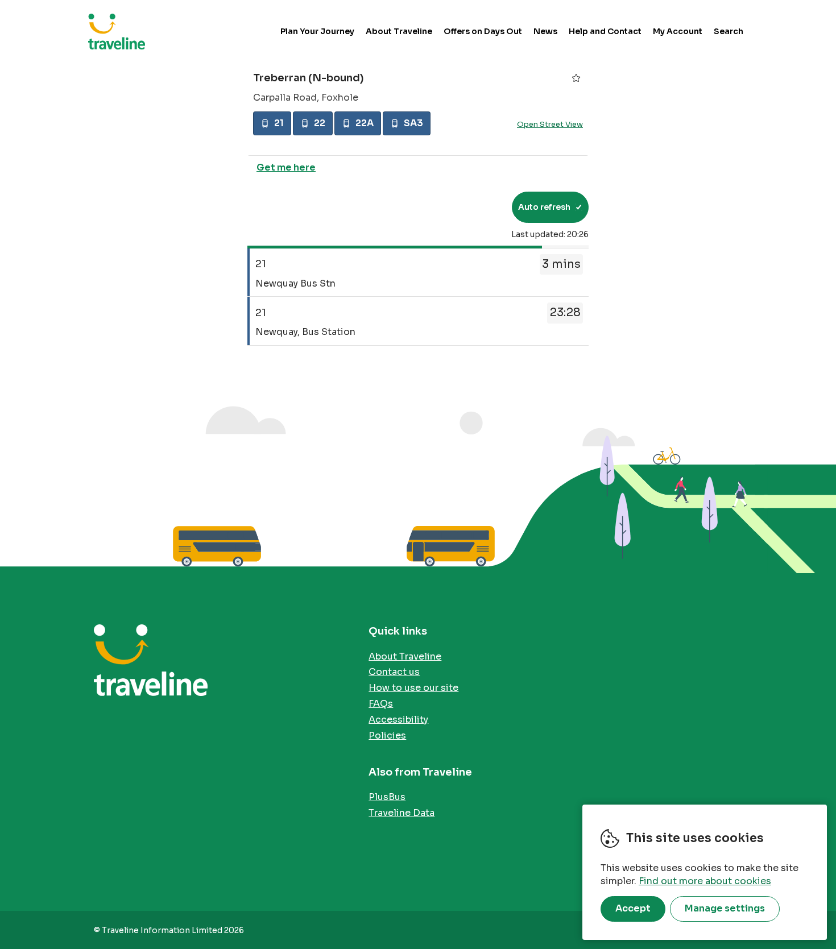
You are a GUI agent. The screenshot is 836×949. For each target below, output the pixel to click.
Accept (633, 908)
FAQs (381, 704)
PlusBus (387, 797)
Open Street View (550, 124)
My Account (677, 31)
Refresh (482, 207)
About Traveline (399, 31)
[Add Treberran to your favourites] (576, 78)
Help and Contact (605, 31)
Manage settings (725, 908)
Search (728, 31)
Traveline (116, 31)
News (545, 31)
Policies (387, 735)
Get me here (286, 167)
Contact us (394, 672)
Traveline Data (401, 813)
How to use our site (413, 688)
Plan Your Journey (317, 31)
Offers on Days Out (483, 31)
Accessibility (398, 720)
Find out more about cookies (705, 881)
